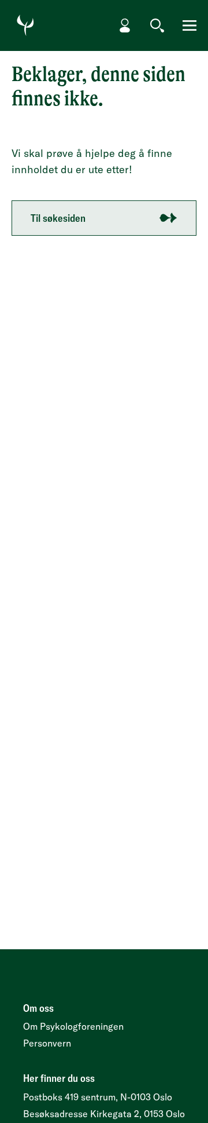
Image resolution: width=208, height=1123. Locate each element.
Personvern (47, 1043)
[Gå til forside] (25, 25)
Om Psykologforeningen (73, 1026)
